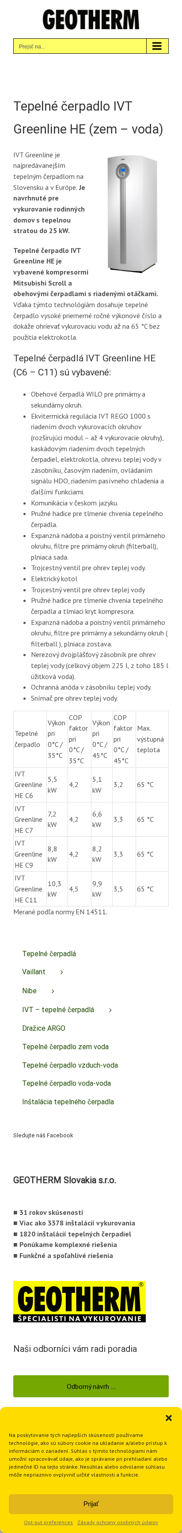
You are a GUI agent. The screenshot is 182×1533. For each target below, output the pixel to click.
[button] (168, 1418)
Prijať (91, 1503)
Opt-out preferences (48, 1522)
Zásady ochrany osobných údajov (117, 1522)
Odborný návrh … (91, 1386)
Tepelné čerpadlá (49, 954)
